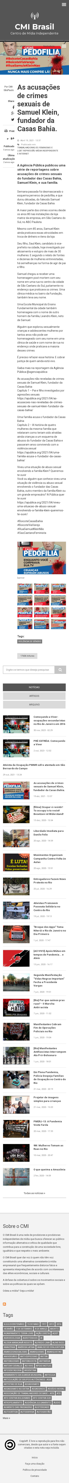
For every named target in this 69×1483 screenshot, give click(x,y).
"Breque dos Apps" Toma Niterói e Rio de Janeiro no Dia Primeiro (50, 931)
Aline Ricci (58, 1342)
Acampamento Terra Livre (18, 1333)
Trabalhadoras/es (28, 147)
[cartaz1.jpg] (58, 612)
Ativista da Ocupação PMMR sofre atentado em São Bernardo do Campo (34, 767)
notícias (41, 687)
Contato (34, 1476)
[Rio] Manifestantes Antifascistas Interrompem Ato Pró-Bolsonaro (50, 1052)
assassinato (32, 1384)
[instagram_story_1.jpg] (24, 600)
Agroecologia (12, 1338)
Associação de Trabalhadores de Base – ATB (29, 1393)
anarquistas (54, 1352)
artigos (34, 695)
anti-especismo (29, 1356)
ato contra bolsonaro (17, 1398)
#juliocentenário (14, 1324)
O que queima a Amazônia (49, 1169)
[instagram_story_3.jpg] (58, 600)
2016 (59, 1324)
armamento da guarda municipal (23, 1375)
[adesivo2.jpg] (41, 612)
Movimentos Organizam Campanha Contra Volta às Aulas (50, 859)
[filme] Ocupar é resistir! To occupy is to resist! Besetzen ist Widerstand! (49, 811)
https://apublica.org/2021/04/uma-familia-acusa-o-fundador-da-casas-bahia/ (39, 456)
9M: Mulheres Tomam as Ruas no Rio (48, 1147)
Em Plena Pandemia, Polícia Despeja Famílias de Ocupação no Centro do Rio (50, 1077)
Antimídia (44, 1361)
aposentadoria (12, 1370)
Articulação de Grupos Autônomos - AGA (27, 1379)
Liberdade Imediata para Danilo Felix (49, 833)
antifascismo (11, 1361)
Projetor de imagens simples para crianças (47, 1099)
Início (35, 1457)
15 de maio (33, 1324)
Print (11, 131)
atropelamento (13, 1402)
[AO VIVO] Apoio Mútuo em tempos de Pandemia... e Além (49, 955)
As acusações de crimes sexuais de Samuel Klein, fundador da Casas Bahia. (49, 787)
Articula (50, 1375)
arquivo (34, 704)
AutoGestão (44, 1412)
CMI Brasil (34, 26)
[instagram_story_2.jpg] (41, 600)
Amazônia (9, 1347)
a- (8, 138)
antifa (44, 1356)
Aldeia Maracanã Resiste (18, 1342)
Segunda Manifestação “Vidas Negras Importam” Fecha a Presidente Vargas (49, 980)
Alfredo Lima (42, 1342)
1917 (44, 1324)
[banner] (41, 558)
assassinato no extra (16, 1389)
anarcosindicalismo (15, 1352)
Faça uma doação (34, 1464)
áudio (57, 1402)
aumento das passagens (18, 1407)
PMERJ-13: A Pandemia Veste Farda (48, 1123)
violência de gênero (29, 641)
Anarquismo (37, 1352)
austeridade (42, 1407)
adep (55, 1333)
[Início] (34, 16)
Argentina (30, 1370)
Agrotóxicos (30, 1338)
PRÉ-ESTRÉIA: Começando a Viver (49, 742)
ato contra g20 (42, 1398)
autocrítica (11, 1412)
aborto (54, 1329)
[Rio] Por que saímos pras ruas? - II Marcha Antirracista (49, 1004)
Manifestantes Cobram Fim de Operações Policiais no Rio (47, 1028)
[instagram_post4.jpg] (58, 589)
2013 (51, 1324)
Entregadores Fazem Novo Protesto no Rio (50, 881)
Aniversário (10, 1356)
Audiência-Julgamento (38, 1402)
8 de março (41, 1329)
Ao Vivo (29, 1365)
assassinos (38, 1389)
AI (41, 1338)
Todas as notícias (34, 1193)
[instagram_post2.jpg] (41, 589)
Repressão (29, 150)
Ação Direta (43, 1333)
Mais (6, 1418)
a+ (12, 138)
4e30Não (8, 1329)
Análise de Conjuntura (50, 1347)
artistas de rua (13, 1384)
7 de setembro (24, 1329)
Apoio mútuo (43, 1365)
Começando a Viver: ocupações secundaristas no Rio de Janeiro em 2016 (49, 720)
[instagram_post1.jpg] (24, 589)
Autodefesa (27, 1412)
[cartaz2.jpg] (24, 624)
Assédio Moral (56, 1389)
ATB (59, 1393)
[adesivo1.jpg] (24, 612)
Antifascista (29, 1361)
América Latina (26, 1347)
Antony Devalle (13, 1365)
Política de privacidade (35, 1470)
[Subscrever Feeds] (34, 1304)
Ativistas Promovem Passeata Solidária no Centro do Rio (47, 907)
